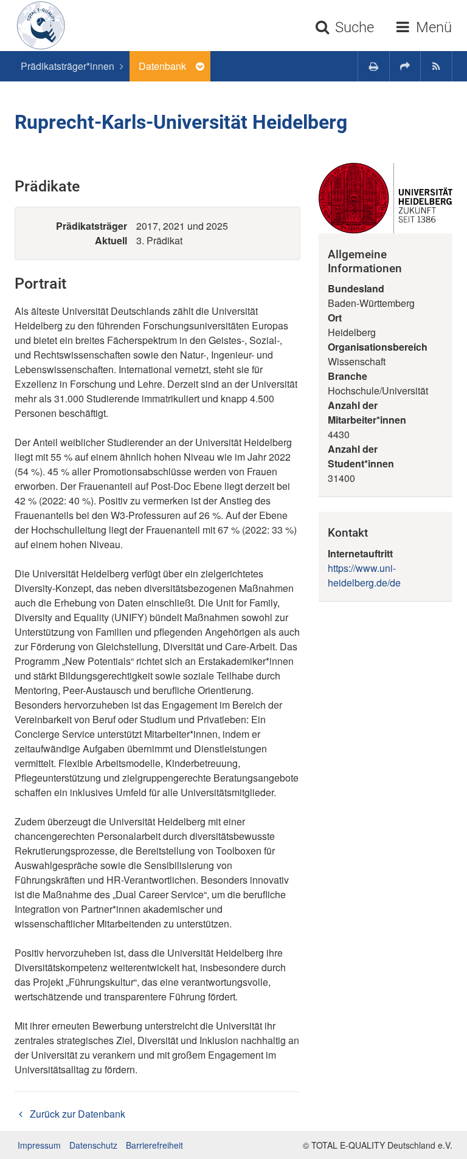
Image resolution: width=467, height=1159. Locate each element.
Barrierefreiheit (154, 1145)
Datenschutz (93, 1145)
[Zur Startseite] (36, 25)
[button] (405, 66)
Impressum (39, 1145)
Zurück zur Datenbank (76, 1114)
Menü (432, 27)
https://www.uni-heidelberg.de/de (364, 575)
